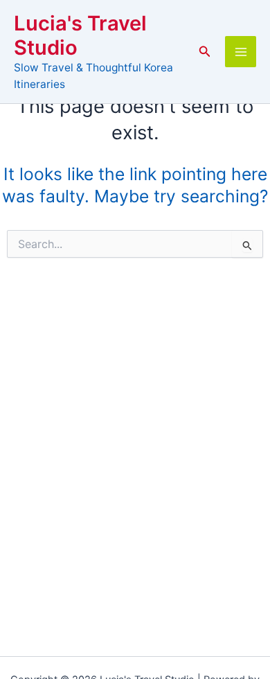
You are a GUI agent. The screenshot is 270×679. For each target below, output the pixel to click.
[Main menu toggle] (240, 51)
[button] (205, 51)
